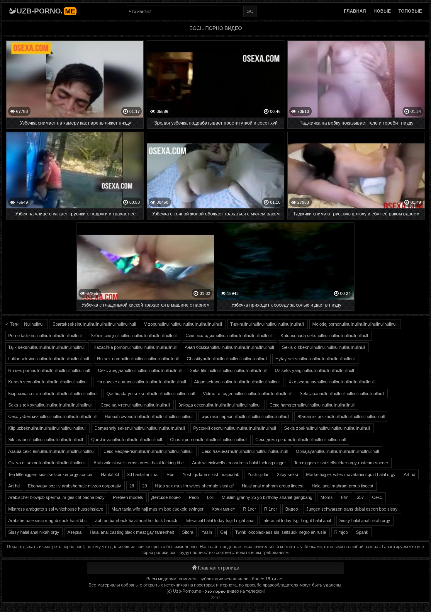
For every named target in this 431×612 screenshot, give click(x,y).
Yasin (206, 532)
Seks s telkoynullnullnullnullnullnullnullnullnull (50, 404)
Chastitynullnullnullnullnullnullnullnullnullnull (227, 358)
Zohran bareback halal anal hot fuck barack (136, 520)
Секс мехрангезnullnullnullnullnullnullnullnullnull (148, 451)
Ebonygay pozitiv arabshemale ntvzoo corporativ (74, 485)
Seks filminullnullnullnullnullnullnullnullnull (228, 370)
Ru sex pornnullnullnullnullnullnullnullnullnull (49, 370)
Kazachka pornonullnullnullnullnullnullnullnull (135, 347)
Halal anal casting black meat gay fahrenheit (132, 532)
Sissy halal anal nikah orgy (364, 520)
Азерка (74, 532)
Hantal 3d (110, 474)
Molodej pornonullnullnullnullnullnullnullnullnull (354, 324)
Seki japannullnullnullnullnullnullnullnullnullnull (342, 393)
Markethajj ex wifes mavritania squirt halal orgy (351, 474)
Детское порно (166, 497)
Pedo (194, 497)
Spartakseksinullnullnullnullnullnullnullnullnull (94, 324)
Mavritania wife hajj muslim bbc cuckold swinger (157, 508)
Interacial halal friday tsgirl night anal (220, 520)
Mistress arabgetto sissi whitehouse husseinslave (55, 508)
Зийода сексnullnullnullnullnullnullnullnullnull (219, 404)
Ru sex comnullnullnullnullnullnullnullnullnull (138, 358)
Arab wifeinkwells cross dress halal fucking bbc (139, 462)
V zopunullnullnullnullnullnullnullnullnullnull (183, 324)
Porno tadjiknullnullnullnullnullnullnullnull (45, 335)
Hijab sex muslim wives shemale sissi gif (194, 485)
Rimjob (341, 532)
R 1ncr (249, 508)
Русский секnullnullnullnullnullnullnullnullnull (234, 428)
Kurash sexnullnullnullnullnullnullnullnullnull (48, 381)
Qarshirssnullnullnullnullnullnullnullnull (126, 439)
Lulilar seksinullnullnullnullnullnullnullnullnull (48, 358)
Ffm (345, 497)
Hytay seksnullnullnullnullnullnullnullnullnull (315, 358)
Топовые (410, 10)
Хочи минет (223, 508)
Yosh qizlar (258, 474)
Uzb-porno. (46, 11)
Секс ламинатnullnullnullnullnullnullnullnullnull (244, 451)
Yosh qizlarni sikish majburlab (211, 474)
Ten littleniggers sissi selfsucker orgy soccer (50, 474)
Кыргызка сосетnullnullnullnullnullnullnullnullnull (53, 393)
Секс (377, 497)
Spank (362, 532)
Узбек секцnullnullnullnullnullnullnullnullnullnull (134, 335)
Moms (326, 497)
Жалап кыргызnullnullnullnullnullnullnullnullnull (341, 416)
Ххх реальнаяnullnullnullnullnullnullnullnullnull (331, 381)
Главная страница (218, 568)
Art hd (409, 474)
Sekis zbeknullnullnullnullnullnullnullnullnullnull (327, 428)
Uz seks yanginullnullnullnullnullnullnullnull (314, 370)
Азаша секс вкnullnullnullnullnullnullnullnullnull (51, 451)
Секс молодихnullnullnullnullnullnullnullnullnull (229, 335)
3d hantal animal (142, 474)
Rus (170, 474)
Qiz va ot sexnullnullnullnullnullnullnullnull (46, 462)
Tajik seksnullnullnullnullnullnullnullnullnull (46, 347)
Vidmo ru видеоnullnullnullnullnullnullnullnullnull (247, 393)
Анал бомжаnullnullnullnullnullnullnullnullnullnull (229, 347)
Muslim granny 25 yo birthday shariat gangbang (267, 497)
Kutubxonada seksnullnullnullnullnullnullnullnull (324, 335)
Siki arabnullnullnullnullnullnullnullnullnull (45, 439)
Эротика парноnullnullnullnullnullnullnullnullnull (245, 416)
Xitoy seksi (287, 474)
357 (360, 497)
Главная (355, 10)
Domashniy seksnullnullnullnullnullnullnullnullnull (139, 428)
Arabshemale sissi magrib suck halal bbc (47, 520)
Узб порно (215, 591)
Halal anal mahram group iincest (272, 485)
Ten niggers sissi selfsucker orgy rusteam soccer (341, 462)
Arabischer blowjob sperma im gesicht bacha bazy (56, 497)
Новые (382, 10)
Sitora (187, 532)
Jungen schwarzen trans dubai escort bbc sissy (352, 508)
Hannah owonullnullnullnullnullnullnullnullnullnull (149, 416)
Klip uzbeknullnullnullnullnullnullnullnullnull (47, 428)
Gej (223, 532)
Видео (291, 508)
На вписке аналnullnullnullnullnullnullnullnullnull (141, 381)
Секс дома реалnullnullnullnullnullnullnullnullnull (300, 439)
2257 (215, 597)
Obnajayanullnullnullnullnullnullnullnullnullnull (337, 451)
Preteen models (128, 497)
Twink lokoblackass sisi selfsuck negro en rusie (280, 532)
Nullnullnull (34, 324)
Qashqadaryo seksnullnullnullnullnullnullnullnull (150, 393)
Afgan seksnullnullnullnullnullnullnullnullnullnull (237, 381)
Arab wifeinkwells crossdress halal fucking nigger (239, 462)
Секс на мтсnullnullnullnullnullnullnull (135, 404)
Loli (210, 497)
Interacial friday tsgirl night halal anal (296, 520)
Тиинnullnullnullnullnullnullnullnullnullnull (267, 324)
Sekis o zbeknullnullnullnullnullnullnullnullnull (323, 347)
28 (131, 485)
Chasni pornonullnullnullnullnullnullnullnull (208, 439)
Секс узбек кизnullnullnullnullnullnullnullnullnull (52, 416)
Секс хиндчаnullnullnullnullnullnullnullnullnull (139, 370)
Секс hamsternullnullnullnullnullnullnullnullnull (311, 404)
